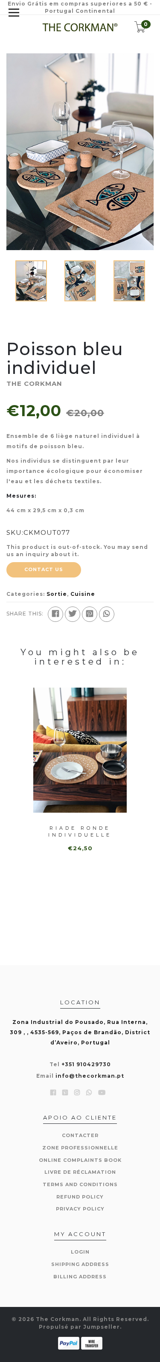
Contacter (80, 1135)
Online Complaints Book (80, 1160)
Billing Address (80, 1277)
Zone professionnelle (80, 1148)
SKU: (14, 532)
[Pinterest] (89, 614)
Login (80, 1252)
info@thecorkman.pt (89, 1076)
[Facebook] (55, 614)
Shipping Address (80, 1264)
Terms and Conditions (80, 1184)
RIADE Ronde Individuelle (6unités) (80, 834)
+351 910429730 (86, 1064)
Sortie (57, 594)
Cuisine (82, 594)
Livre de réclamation (80, 1172)
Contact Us (43, 569)
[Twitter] (72, 614)
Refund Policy (80, 1197)
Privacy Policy (80, 1209)
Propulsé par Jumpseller (79, 1327)
